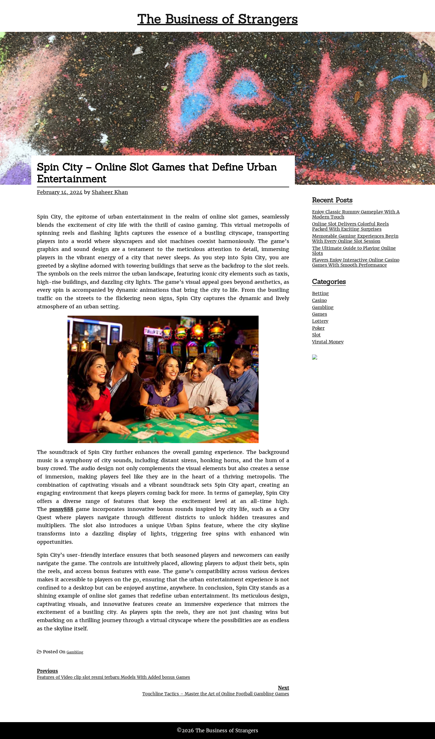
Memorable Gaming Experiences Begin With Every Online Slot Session (355, 238)
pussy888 (61, 509)
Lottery (320, 321)
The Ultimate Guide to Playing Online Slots (354, 250)
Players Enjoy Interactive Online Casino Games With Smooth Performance (355, 262)
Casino (319, 300)
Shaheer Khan (110, 192)
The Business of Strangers (217, 19)
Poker (318, 328)
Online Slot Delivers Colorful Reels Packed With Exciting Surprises (350, 226)
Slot (316, 335)
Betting (320, 293)
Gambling (75, 652)
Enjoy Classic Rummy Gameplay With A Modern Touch (356, 214)
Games (319, 314)
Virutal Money (328, 342)
